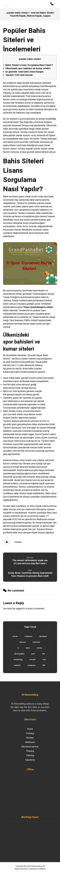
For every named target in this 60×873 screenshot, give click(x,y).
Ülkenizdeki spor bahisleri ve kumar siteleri (28, 68)
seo (43, 654)
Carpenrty (30, 760)
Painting (30, 755)
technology (18, 660)
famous (23, 642)
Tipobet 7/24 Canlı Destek (19, 75)
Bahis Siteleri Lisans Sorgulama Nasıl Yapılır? (29, 65)
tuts (44, 660)
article (15, 636)
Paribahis (18, 542)
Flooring (30, 733)
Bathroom (30, 742)
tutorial (32, 660)
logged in (20, 608)
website (17, 665)
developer (43, 636)
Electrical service (30, 746)
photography (19, 654)
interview (36, 642)
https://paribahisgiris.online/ (38, 307)
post (33, 654)
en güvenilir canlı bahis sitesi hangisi (24, 71)
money (39, 648)
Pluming (30, 751)
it (18, 648)
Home (30, 729)
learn (28, 648)
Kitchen (30, 737)
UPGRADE (41, 869)
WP (44, 665)
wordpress (31, 665)
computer (28, 636)
